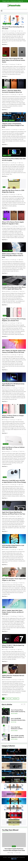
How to (4, 23)
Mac (4, 187)
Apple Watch (11, 120)
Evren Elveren (6, 31)
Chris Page (5, 64)
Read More (4, 44)
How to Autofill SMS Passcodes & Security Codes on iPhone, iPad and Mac (18, 711)
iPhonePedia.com (14, 857)
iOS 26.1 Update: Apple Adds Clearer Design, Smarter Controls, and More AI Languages (12, 612)
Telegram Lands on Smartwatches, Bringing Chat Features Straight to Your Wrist (12, 1)
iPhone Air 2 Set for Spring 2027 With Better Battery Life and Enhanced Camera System (13, 60)
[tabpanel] (14, 843)
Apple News (5, 120)
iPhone (9, 23)
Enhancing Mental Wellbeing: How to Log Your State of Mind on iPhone (18, 737)
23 (14, 698)
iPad (4, 542)
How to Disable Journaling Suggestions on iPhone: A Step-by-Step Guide (17, 728)
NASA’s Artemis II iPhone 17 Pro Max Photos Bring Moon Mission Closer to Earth (12, 255)
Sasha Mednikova (6, 129)
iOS (3, 347)
